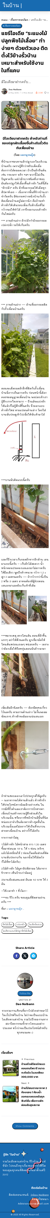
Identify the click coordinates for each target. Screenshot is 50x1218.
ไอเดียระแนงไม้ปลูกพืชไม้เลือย (17, 931)
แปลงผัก (21, 924)
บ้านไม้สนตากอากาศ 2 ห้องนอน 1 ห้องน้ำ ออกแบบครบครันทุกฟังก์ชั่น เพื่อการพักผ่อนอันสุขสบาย (34, 1096)
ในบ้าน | (12, 5)
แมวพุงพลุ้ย (27, 155)
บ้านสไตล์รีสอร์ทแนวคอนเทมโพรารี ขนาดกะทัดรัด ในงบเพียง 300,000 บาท (33, 1070)
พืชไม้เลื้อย (8, 924)
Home (4, 19)
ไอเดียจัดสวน (35, 924)
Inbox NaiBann (40, 1194)
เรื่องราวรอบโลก (19, 19)
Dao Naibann (15, 89)
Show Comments (25, 1125)
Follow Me (25, 993)
